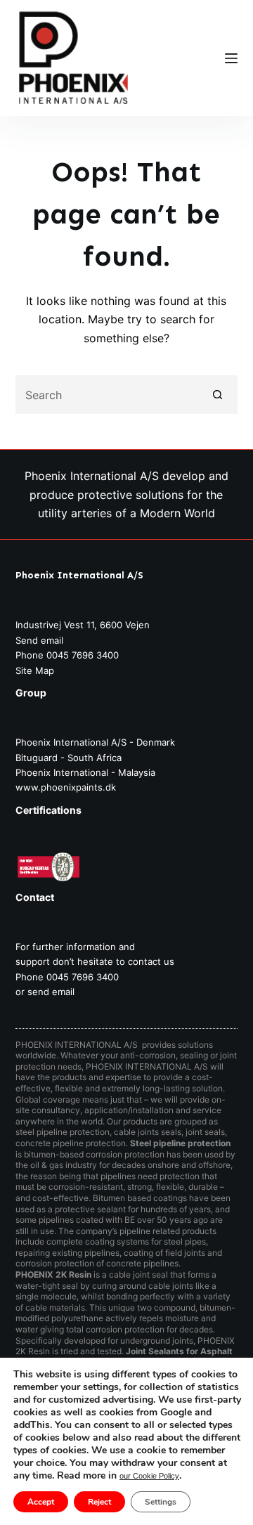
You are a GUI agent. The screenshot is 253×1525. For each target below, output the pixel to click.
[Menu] (231, 58)
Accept (40, 1501)
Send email (39, 640)
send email (50, 991)
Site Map (34, 670)
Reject (99, 1501)
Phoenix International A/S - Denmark (95, 742)
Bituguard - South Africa (68, 757)
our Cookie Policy (149, 1476)
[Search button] (218, 394)
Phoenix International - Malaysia (85, 772)
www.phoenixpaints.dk (65, 787)
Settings (160, 1501)
